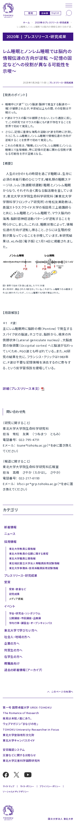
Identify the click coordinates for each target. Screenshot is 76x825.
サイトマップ (9, 786)
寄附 (30, 13)
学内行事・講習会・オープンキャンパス (30, 623)
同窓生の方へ (13, 650)
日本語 (44, 13)
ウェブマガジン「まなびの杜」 (20, 724)
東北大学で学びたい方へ (21, 630)
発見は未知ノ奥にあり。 (17, 718)
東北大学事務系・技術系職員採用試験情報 (33, 568)
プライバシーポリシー (50, 786)
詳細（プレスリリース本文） (21, 388)
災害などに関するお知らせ (19, 755)
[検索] (69, 13)
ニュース (9, 534)
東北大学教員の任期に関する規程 (29, 553)
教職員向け (12, 663)
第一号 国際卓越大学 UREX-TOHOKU (27, 707)
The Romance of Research (21, 713)
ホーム (26, 22)
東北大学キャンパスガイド (19, 740)
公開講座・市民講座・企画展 (25, 618)
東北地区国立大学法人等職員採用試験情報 (34, 563)
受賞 (7, 582)
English (55, 13)
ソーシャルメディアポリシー (16, 791)
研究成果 (14, 594)
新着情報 (10, 527)
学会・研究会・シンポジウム (24, 613)
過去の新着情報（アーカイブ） (23, 670)
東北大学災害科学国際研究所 (21, 761)
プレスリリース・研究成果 (61, 82)
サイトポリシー (27, 786)
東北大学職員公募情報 (22, 558)
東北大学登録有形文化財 (18, 735)
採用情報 (10, 542)
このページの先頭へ (62, 691)
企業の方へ (11, 643)
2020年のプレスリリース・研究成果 (52, 22)
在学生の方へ (13, 657)
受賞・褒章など (17, 589)
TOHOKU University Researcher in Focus (31, 729)
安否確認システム (14, 750)
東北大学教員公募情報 (22, 549)
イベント (9, 606)
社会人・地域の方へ (17, 637)
